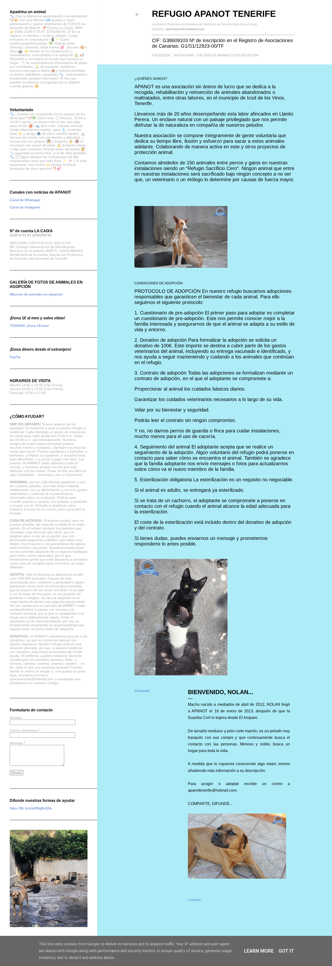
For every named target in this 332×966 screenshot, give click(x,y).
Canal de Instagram (25, 207)
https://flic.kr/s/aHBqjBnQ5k (31, 808)
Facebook (161, 55)
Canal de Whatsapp (25, 200)
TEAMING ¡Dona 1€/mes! (29, 326)
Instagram (183, 55)
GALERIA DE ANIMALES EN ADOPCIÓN (228, 55)
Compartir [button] (142, 691)
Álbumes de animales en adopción (36, 294)
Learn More (259, 951)
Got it (286, 951)
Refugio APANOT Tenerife (214, 14)
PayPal (15, 357)
